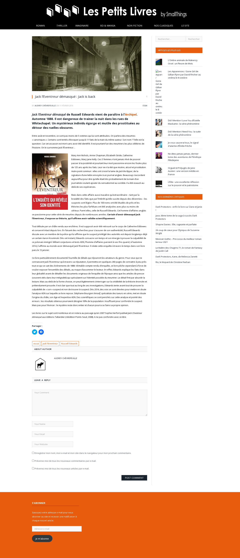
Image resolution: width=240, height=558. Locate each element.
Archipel (131, 114)
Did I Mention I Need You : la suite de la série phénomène (184, 133)
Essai (145, 105)
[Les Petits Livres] (120, 11)
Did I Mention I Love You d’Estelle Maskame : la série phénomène (184, 122)
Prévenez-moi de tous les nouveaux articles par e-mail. (62, 468)
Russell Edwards (69, 343)
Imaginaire (81, 25)
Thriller (61, 25)
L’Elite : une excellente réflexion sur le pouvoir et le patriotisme (183, 184)
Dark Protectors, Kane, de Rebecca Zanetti (176, 256)
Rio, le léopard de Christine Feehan (173, 262)
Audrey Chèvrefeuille (45, 105)
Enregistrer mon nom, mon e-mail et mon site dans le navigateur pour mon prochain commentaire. (83, 453)
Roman (40, 25)
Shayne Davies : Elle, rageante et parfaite (176, 224)
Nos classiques (163, 25)
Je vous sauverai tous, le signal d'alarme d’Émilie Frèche (183, 144)
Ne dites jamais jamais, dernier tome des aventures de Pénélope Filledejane (184, 157)
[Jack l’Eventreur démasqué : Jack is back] (89, 64)
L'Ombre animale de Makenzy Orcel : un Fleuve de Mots (183, 62)
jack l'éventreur (50, 343)
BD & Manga (107, 25)
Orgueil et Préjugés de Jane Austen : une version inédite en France (183, 171)
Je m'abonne (42, 538)
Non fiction (134, 25)
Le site (185, 25)
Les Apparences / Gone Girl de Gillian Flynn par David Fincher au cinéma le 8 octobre (184, 74)
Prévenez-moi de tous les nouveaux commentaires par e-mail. (65, 460)
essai (36, 343)
